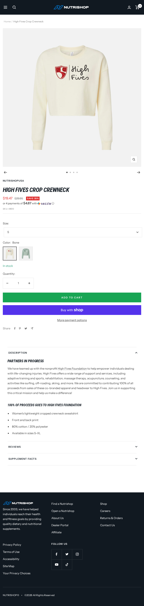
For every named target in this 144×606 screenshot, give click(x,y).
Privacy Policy (12, 544)
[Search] (14, 7)
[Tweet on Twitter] (25, 328)
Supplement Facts (22, 458)
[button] (72, 203)
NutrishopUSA (13, 180)
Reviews (14, 446)
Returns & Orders (111, 518)
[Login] (129, 7)
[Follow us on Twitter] (67, 554)
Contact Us (107, 525)
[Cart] (137, 7)
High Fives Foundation (72, 368)
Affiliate (56, 532)
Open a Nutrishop (62, 511)
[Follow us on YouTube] (56, 564)
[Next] (138, 172)
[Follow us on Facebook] (56, 554)
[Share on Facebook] (15, 328)
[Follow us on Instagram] (77, 554)
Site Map (8, 566)
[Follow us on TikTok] (67, 564)
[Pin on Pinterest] (20, 328)
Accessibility (11, 559)
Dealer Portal (59, 525)
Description (17, 352)
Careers (105, 511)
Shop (103, 504)
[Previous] (5, 172)
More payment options (72, 320)
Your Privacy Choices (16, 573)
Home (7, 21)
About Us (57, 518)
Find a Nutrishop (62, 504)
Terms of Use (11, 552)
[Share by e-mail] (32, 328)
